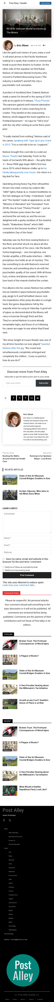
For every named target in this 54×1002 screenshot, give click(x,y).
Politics (5, 693)
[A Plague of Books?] (10, 660)
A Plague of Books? (29, 656)
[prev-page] (4, 713)
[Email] (31, 398)
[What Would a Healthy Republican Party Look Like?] (10, 791)
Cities (5, 708)
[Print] (37, 398)
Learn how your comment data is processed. (19, 585)
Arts (4, 483)
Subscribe (43, 383)
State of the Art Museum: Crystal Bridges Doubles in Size (34, 672)
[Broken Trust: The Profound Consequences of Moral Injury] (10, 645)
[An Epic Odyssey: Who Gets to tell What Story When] (10, 495)
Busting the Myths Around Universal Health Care (14, 459)
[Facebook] (13, 398)
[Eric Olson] (8, 45)
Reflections (7, 649)
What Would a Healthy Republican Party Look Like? (33, 788)
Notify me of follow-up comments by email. (21, 567)
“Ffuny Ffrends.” (42, 100)
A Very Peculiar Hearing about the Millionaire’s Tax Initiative (34, 686)
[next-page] (8, 713)
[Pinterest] (25, 398)
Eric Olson (22, 45)
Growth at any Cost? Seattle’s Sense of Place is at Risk (33, 701)
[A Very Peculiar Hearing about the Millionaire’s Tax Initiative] (10, 689)
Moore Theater (10, 156)
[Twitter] (10, 820)
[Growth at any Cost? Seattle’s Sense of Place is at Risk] (10, 704)
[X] (19, 398)
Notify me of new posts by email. (17, 570)
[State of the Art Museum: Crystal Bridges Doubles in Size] (10, 480)
